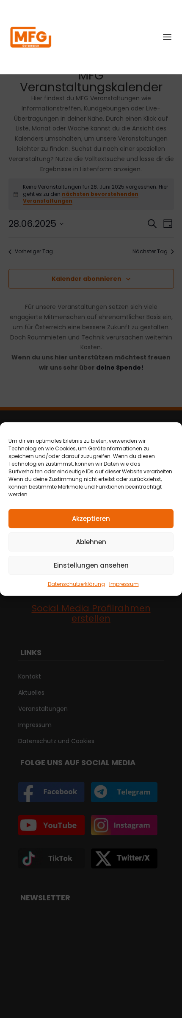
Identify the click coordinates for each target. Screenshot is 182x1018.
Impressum (124, 584)
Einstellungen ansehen (91, 565)
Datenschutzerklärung (76, 584)
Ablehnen (91, 541)
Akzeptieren (91, 518)
